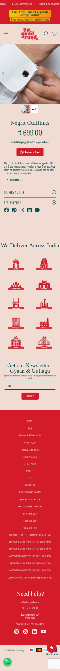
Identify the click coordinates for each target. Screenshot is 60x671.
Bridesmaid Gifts (30, 513)
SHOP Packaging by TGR (30, 499)
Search (30, 421)
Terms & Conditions (30, 449)
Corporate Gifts (30, 520)
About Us (30, 471)
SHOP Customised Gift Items (30, 506)
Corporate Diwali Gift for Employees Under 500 (30, 535)
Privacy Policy (30, 442)
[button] (6, 33)
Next (56, 73)
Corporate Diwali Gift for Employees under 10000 (30, 577)
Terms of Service (30, 456)
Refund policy (30, 463)
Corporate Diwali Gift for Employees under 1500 (30, 549)
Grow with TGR (30, 527)
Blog (30, 478)
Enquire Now (32, 152)
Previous (3, 73)
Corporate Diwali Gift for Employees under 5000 (30, 570)
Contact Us (30, 485)
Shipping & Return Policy (30, 435)
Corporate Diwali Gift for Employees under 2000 (30, 556)
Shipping (21, 142)
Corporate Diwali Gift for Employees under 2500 (30, 563)
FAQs (30, 428)
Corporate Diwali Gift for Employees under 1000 (30, 542)
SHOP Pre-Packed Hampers (30, 492)
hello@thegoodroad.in (30, 602)
